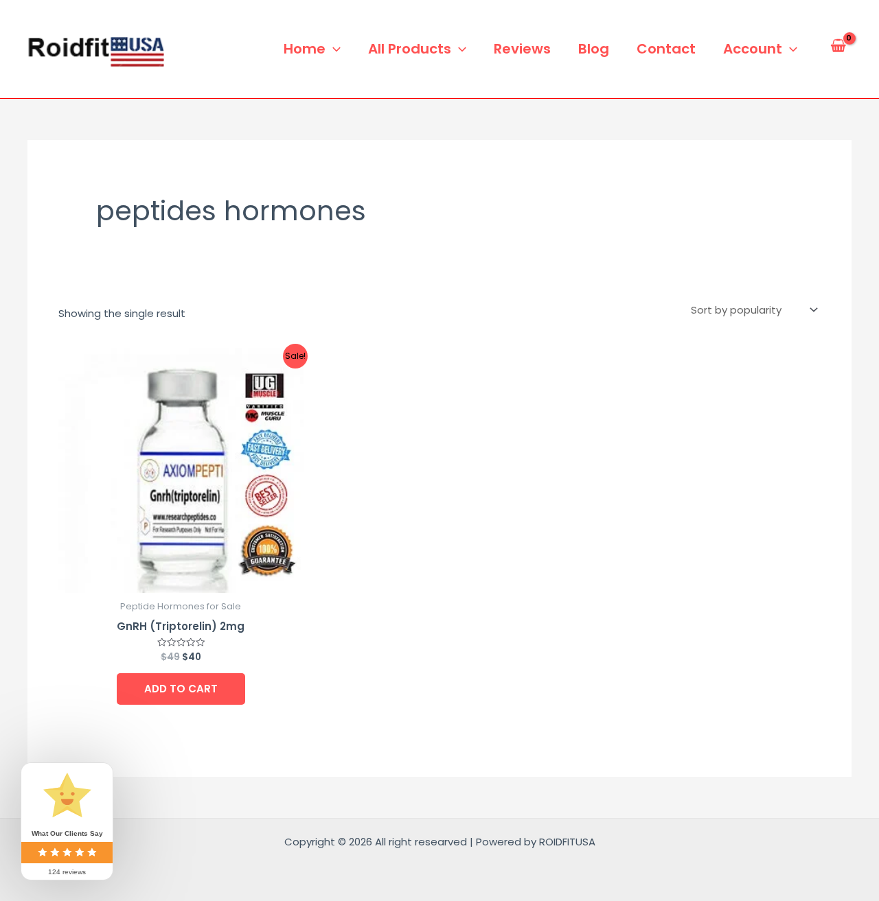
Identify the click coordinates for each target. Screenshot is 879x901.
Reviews (522, 48)
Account (752, 48)
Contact (666, 48)
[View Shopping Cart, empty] (838, 49)
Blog (593, 48)
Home (305, 48)
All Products (409, 48)
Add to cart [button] (181, 688)
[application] (333, 48)
